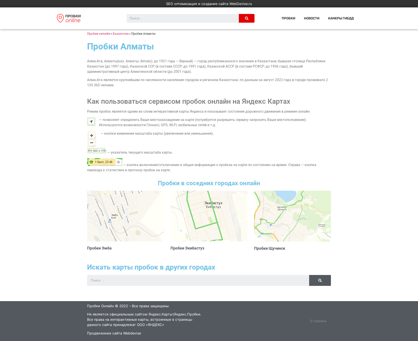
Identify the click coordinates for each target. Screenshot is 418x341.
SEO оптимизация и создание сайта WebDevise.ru (209, 4)
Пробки (288, 18)
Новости (311, 18)
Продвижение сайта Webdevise (114, 333)
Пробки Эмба (99, 248)
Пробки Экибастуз (187, 248)
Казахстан (121, 34)
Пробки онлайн (98, 34)
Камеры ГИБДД (341, 18)
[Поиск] (247, 18)
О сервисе (318, 321)
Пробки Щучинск (269, 248)
